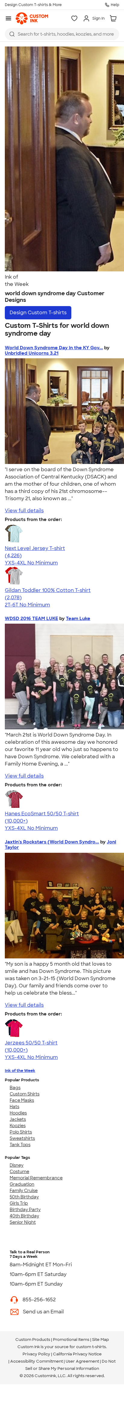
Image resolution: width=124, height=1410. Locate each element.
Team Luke (78, 618)
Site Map (100, 1339)
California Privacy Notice (77, 1354)
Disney (16, 1165)
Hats (14, 1106)
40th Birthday (24, 1216)
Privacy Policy (36, 1354)
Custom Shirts (24, 1094)
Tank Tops (20, 1144)
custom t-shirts (91, 1346)
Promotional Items (71, 1339)
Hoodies (18, 1113)
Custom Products (32, 1339)
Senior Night (23, 1222)
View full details (24, 510)
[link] (32, 18)
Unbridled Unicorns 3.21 (31, 353)
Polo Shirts (21, 1132)
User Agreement (82, 1361)
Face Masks (22, 1100)
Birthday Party (25, 1209)
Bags (15, 1087)
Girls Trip (19, 1203)
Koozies (18, 1125)
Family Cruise (24, 1190)
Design (38, 312)
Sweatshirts (22, 1138)
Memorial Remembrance (36, 1178)
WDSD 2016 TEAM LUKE (31, 618)
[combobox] (62, 34)
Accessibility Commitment (36, 1361)
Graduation (22, 1184)
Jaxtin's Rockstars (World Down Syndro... (52, 842)
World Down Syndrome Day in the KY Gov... (54, 348)
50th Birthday (24, 1197)
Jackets (18, 1119)
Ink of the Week (20, 1070)
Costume (19, 1171)
